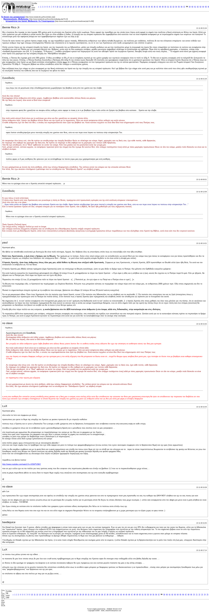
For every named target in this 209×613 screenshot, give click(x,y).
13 (65, 6)
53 (173, 6)
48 (160, 6)
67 (186, 594)
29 (108, 6)
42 (144, 6)
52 (171, 6)
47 (157, 6)
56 (181, 6)
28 (106, 6)
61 (195, 6)
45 (152, 6)
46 (154, 6)
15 (71, 6)
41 (141, 6)
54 (176, 6)
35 (125, 6)
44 (149, 6)
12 (63, 6)
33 (119, 6)
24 (95, 6)
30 (111, 6)
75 (207, 594)
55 (179, 6)
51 (168, 6)
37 (130, 6)
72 (199, 594)
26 (100, 6)
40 (138, 6)
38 (133, 6)
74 (205, 594)
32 (117, 6)
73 (202, 594)
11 (60, 6)
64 (203, 6)
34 (122, 6)
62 (198, 6)
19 (81, 6)
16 (73, 6)
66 (183, 594)
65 (206, 6)
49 (163, 6)
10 (57, 6)
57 (184, 6)
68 (188, 594)
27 (103, 6)
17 (76, 6)
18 (79, 6)
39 (135, 6)
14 (68, 6)
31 (114, 6)
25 (98, 6)
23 (92, 6)
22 (90, 6)
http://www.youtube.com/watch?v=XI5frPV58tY (21, 464)
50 (165, 6)
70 (194, 594)
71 (196, 594)
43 (146, 6)
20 (84, 6)
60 (192, 6)
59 (190, 6)
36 (127, 6)
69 (191, 594)
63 (200, 6)
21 (87, 6)
